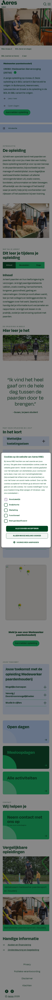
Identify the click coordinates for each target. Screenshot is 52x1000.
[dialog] (26, 500)
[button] (26, 542)
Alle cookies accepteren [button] (26, 528)
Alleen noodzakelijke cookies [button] (27, 535)
